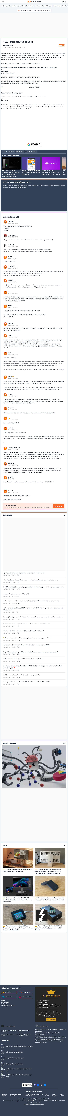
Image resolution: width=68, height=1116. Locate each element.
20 (23, 47)
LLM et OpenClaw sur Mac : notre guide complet (35, 10)
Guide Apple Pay (39, 1034)
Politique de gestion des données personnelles (34, 1094)
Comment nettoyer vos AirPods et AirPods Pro (47, 1032)
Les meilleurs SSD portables (24, 1030)
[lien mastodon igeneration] (35, 1085)
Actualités (7, 515)
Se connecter (58, 506)
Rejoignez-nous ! (51, 1019)
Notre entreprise (54, 1094)
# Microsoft (19, 151)
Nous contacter (62, 1094)
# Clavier (48, 6)
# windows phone (31, 151)
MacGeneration (26, 992)
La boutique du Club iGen (8, 1005)
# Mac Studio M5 (17, 6)
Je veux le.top (5, 1002)
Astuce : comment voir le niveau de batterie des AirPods (50, 1037)
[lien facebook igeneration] (38, 1085)
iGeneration (9, 996)
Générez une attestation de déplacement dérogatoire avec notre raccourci (49, 1041)
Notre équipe (47, 1094)
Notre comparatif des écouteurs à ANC (24, 1034)
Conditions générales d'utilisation (15, 1094)
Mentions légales (4, 1094)
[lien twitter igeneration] (41, 1085)
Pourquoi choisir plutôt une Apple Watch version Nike (49, 1036)
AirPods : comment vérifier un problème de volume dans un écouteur (50, 1030)
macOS (61, 46)
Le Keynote (4, 1003)
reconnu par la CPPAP (27, 1101)
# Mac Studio (40, 6)
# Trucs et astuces (8, 151)
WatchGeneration (27, 996)
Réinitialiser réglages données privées (34, 1104)
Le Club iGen (8, 992)
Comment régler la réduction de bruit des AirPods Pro (49, 1039)
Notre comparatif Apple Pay (9, 1034)
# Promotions (29, 6)
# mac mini (56, 6)
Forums (3, 1000)
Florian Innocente (8, 45)
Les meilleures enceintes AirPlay (9, 1030)
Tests (5, 845)
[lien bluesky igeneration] (45, 1085)
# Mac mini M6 (5, 6)
